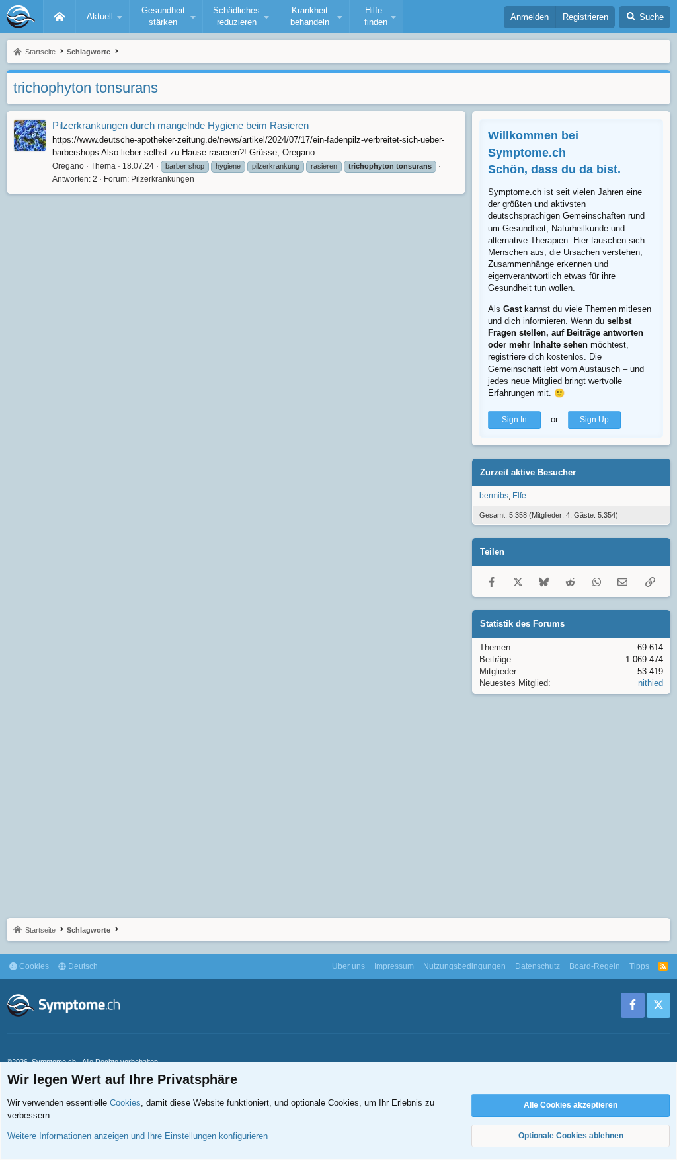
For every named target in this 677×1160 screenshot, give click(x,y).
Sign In (514, 419)
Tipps (639, 966)
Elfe (519, 495)
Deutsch (82, 966)
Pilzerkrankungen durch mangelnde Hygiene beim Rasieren (180, 125)
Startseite (59, 16)
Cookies (33, 966)
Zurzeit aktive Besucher (528, 472)
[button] (102, 16)
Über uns (348, 966)
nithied (650, 683)
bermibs (493, 495)
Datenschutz (537, 966)
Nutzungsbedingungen (464, 966)
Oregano (68, 166)
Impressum (394, 966)
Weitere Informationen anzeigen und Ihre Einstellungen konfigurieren (137, 1136)
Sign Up (594, 419)
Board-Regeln (594, 966)
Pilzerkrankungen (162, 179)
